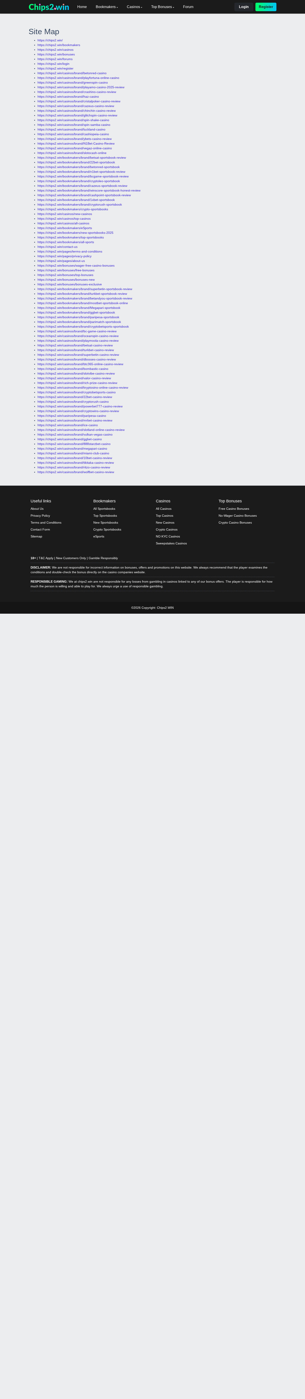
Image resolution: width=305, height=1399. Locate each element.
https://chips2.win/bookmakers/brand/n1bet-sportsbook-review (81, 171)
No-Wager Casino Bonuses (238, 515)
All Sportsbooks (104, 508)
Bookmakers (106, 7)
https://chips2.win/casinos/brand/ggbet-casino (70, 439)
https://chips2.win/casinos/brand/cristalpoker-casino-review (79, 101)
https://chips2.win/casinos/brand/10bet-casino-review (75, 458)
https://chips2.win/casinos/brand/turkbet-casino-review (76, 350)
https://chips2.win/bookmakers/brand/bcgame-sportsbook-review (83, 176)
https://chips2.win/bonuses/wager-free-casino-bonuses (76, 265)
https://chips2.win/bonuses (56, 54)
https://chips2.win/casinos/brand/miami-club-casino (73, 453)
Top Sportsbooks (105, 515)
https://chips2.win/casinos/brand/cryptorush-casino (73, 401)
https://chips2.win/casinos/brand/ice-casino (68, 425)
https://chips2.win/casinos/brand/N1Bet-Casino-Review (76, 143)
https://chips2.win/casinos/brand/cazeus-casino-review (76, 106)
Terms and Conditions (46, 522)
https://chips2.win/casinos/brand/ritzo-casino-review (74, 467)
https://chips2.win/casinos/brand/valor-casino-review (74, 378)
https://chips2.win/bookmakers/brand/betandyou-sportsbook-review (85, 298)
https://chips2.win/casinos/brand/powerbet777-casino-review (80, 406)
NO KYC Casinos (168, 536)
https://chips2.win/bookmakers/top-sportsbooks (71, 237)
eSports (98, 536)
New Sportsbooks (105, 522)
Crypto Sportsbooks (107, 529)
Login (244, 7)
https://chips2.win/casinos (55, 49)
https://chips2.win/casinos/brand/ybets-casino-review (75, 139)
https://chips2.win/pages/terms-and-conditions (70, 251)
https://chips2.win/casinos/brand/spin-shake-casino (73, 120)
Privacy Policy (40, 515)
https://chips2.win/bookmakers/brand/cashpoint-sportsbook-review (84, 195)
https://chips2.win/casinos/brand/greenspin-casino (73, 82)
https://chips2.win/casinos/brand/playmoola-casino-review (78, 340)
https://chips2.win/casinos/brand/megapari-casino (72, 448)
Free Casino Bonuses (234, 508)
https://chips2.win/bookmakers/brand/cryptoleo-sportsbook (79, 181)
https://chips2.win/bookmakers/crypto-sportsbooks (73, 209)
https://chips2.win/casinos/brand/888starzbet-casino (74, 444)
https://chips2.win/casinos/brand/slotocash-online (72, 153)
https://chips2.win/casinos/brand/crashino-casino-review (77, 92)
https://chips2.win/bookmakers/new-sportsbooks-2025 (75, 232)
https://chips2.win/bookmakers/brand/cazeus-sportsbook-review (82, 186)
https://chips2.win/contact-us (57, 247)
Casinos (133, 7)
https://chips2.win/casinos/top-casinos (64, 218)
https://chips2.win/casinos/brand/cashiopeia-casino (73, 134)
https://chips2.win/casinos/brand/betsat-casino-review (75, 345)
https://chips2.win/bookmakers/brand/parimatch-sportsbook (79, 322)
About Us (37, 508)
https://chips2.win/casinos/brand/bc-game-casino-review (77, 331)
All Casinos (163, 508)
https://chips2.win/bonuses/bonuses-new (66, 279)
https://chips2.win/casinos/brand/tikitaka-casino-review (76, 462)
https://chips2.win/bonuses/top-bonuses (65, 275)
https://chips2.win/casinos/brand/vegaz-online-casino (75, 148)
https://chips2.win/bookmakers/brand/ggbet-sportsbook (76, 312)
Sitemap (36, 536)
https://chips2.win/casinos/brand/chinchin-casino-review (77, 110)
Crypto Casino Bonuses (235, 522)
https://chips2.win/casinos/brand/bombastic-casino (73, 369)
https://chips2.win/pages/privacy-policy (65, 256)
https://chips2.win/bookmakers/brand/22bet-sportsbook (76, 162)
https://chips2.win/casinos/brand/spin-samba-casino (74, 124)
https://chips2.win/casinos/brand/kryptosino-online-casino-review (83, 387)
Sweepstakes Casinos (171, 543)
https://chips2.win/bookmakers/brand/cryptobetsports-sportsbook (83, 326)
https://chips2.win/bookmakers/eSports (65, 228)
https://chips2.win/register (55, 68)
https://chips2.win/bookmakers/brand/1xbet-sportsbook (76, 200)
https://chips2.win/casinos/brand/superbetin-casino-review (78, 354)
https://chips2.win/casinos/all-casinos (63, 223)
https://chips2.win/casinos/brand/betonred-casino (72, 73)
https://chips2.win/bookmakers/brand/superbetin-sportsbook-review (85, 289)
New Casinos (165, 522)
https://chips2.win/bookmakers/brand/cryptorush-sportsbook (80, 204)
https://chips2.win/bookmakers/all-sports (66, 242)
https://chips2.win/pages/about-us (61, 261)
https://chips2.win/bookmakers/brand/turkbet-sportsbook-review (82, 293)
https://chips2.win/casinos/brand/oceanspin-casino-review (78, 336)
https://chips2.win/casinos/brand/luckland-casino (71, 129)
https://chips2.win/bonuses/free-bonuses (66, 270)
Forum (188, 7)
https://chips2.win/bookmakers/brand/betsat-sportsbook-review (82, 157)
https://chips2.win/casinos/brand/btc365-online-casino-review (80, 364)
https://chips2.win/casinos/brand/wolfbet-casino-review (76, 472)
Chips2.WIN (165, 607)
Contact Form (40, 529)
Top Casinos (164, 515)
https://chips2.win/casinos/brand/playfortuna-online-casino (78, 78)
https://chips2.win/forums (55, 59)
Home (82, 7)
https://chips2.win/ (50, 40)
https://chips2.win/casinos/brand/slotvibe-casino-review (76, 373)
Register (266, 7)
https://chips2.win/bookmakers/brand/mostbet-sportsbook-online (83, 303)
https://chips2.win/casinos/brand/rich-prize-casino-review (77, 383)
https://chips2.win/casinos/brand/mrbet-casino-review (75, 420)
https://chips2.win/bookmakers (59, 45)
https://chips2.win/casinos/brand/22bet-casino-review (75, 397)
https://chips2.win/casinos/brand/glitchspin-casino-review (77, 115)
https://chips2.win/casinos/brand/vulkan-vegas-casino (75, 434)
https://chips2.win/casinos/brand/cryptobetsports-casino (77, 392)
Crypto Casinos (167, 529)
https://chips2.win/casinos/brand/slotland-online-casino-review (81, 430)
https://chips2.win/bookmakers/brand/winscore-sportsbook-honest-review (89, 190)
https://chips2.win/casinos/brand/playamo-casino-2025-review (81, 87)
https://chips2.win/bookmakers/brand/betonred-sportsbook (79, 167)
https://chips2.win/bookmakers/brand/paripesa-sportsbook (78, 317)
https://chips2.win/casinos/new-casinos (65, 214)
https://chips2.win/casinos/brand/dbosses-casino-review (77, 359)
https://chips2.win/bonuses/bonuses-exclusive (70, 284)
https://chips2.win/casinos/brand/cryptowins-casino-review (78, 411)
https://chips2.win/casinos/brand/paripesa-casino (72, 415)
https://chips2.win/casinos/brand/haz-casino (68, 96)
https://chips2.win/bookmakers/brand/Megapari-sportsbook (79, 308)
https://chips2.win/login (53, 63)
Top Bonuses (161, 7)
